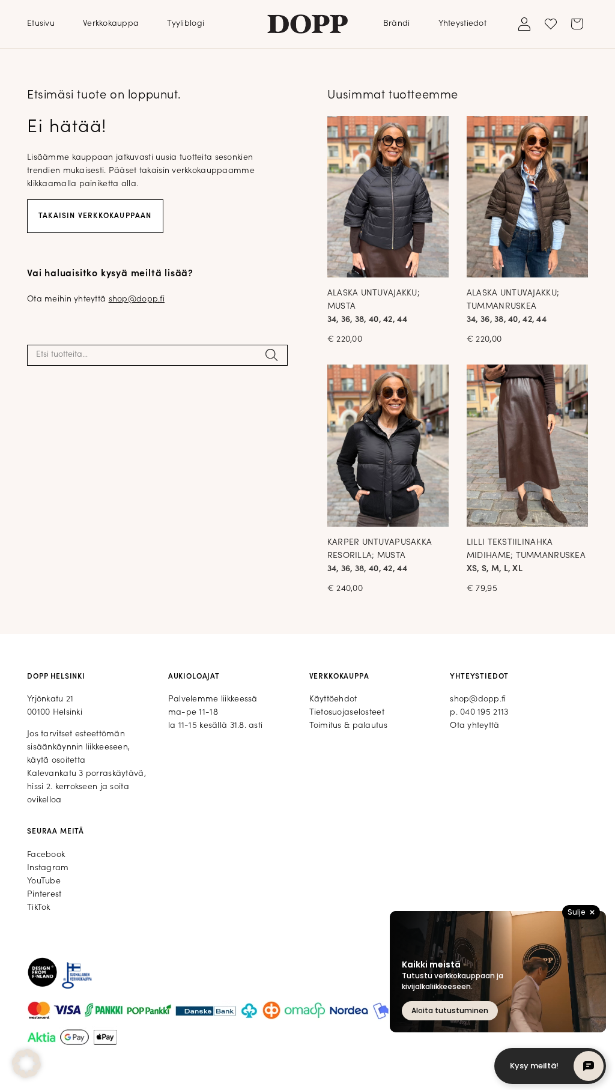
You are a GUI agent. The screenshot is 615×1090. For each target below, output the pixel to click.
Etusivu (41, 23)
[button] (26, 1063)
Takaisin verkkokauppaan (95, 216)
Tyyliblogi (185, 23)
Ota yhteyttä (474, 725)
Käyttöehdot (333, 699)
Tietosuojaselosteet (346, 712)
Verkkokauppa (111, 23)
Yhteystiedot (462, 23)
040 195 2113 (484, 712)
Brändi (396, 23)
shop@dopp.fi (137, 299)
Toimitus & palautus (348, 725)
